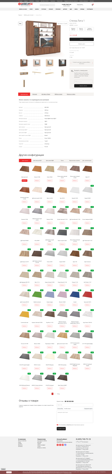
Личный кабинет (62, 439)
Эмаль (76, 9)
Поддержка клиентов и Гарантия (71, 1)
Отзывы (37, 1)
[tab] (24, 94)
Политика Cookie (67, 472)
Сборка (39, 443)
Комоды (82, 9)
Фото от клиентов (22, 440)
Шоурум (25, 1)
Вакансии (20, 445)
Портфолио (53, 1)
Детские (65, 9)
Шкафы (37, 9)
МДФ (71, 9)
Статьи (38, 446)
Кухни (31, 9)
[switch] (58, 424)
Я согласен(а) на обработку (71, 424)
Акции (21, 1)
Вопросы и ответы (41, 447)
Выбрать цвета (81, 44)
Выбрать (37, 180)
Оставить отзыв (61, 428)
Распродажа (90, 9)
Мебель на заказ (23, 9)
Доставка (39, 442)
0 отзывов (76, 25)
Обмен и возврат (41, 445)
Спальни (51, 9)
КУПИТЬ (81, 39)
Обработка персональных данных (64, 442)
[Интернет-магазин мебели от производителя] (25, 4)
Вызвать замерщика (84, 1)
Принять (9, 472)
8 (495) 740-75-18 (66, 4)
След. (58, 394)
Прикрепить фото (88, 408)
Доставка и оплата (44, 1)
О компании (22, 439)
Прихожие (58, 9)
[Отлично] (65, 401)
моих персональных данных (78, 424)
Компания (32, 1)
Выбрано (24, 180)
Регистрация (59, 440)
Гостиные (43, 9)
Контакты (92, 1)
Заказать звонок (66, 5)
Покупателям (59, 1)
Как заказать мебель (42, 440)
